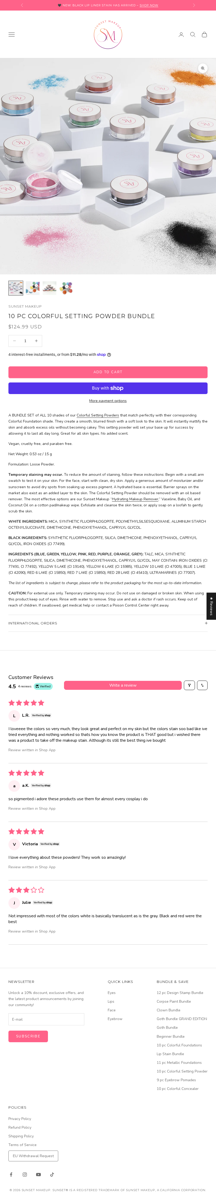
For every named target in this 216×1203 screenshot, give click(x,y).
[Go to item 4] (66, 288)
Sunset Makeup (25, 306)
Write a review (122, 685)
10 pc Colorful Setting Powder (182, 1071)
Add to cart (108, 372)
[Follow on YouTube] (38, 1174)
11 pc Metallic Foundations (179, 1062)
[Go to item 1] (15, 288)
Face (112, 1010)
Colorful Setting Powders (98, 415)
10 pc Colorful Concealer (178, 1088)
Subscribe (28, 1036)
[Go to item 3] (49, 288)
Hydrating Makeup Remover (135, 499)
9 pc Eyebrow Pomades (176, 1080)
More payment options (108, 400)
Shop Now (149, 5)
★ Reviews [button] (211, 606)
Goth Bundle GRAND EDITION (182, 1018)
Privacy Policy (19, 1118)
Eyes (112, 992)
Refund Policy (19, 1127)
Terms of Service (22, 1144)
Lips (111, 1001)
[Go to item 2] (32, 288)
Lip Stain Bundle (170, 1053)
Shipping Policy (21, 1136)
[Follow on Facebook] (11, 1174)
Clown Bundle (168, 1010)
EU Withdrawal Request (33, 1155)
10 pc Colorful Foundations (179, 1045)
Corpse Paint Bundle (174, 1001)
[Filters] (189, 685)
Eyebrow (115, 1018)
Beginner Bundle (171, 1036)
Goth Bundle (167, 1027)
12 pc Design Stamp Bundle (180, 992)
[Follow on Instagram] (24, 1174)
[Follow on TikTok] (52, 1174)
